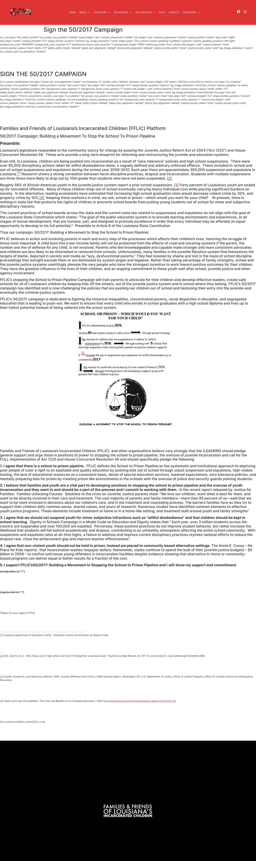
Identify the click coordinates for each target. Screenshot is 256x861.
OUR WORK (100, 12)
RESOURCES (121, 12)
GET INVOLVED (143, 12)
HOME (72, 12)
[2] (169, 178)
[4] (41, 198)
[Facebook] (238, 11)
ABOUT (83, 12)
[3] (176, 185)
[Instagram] (245, 11)
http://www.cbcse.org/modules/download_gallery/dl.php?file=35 (139, 700)
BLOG (162, 12)
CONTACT (174, 12)
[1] (1, 635)
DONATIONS (189, 12)
